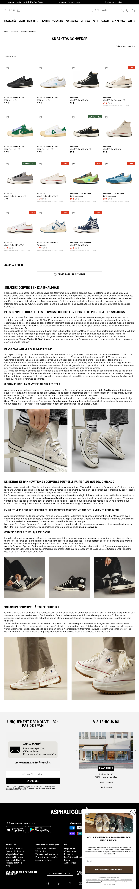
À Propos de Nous (14, 848)
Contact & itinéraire (15, 851)
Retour (67, 859)
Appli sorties (70, 862)
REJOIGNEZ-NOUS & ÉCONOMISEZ (109, 869)
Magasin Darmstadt (15, 856)
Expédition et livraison (74, 856)
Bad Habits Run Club (15, 859)
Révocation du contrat (60, 873)
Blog (8, 865)
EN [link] (6, 10)
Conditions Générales (45, 848)
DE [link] (10, 10)
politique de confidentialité (16, 788)
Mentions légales (43, 859)
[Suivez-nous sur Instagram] (47, 883)
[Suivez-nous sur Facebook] (69, 883)
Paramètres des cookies (46, 854)
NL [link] (14, 10)
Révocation (40, 851)
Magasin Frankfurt (14, 854)
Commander (70, 851)
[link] (122, 10)
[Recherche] (94, 10)
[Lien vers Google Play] (39, 829)
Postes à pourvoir (14, 862)
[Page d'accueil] (69, 810)
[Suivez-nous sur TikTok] (58, 883)
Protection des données (46, 856)
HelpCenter (69, 848)
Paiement (68, 854)
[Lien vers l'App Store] (16, 829)
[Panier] (133, 10)
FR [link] (18, 10)
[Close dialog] (132, 812)
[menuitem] (19, 46)
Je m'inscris (33, 781)
